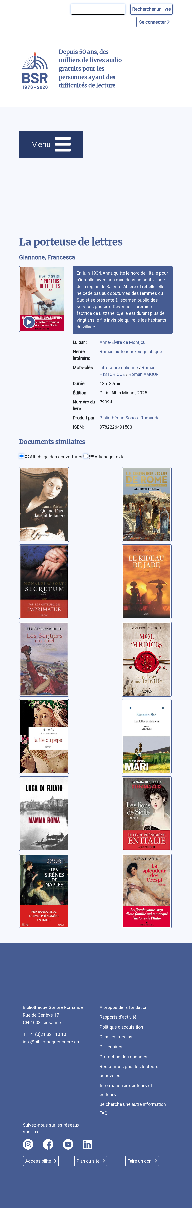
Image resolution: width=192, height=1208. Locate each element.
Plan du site (88, 1161)
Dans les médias (116, 1036)
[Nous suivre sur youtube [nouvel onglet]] (68, 1144)
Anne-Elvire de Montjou (123, 342)
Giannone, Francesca (47, 257)
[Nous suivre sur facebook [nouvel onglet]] (48, 1144)
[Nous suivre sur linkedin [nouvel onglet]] (87, 1144)
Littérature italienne (119, 367)
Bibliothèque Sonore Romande (130, 417)
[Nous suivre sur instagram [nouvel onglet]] (28, 1144)
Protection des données (124, 1056)
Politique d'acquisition (121, 1027)
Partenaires (111, 1046)
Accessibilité (38, 1161)
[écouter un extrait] (29, 322)
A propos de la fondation (124, 1007)
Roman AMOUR (144, 374)
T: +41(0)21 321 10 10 (44, 1034)
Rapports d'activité (118, 1017)
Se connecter (153, 22)
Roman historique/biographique (131, 351)
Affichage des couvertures (55, 456)
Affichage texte (109, 456)
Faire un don (140, 1161)
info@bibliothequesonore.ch (51, 1041)
